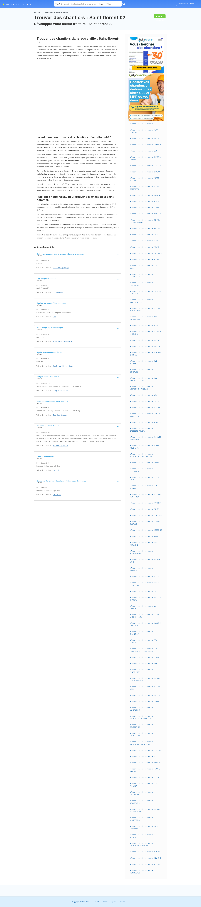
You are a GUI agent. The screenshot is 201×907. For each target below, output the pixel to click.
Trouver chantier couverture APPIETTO (146, 864)
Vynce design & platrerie (62, 341)
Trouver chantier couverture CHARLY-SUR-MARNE (145, 415)
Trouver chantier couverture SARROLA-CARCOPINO (145, 624)
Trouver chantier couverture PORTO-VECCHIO (145, 179)
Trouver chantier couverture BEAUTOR (146, 422)
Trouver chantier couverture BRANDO (146, 762)
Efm (54, 317)
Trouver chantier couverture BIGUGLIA (146, 214)
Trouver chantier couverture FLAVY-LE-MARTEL (145, 770)
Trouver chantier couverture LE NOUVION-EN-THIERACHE (142, 387)
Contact (122, 902)
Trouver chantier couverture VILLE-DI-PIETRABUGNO (145, 309)
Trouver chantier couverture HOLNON (146, 858)
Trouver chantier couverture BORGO (145, 201)
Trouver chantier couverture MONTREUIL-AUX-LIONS (141, 844)
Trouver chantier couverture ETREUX (145, 777)
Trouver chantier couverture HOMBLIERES (141, 871)
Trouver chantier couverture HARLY (145, 663)
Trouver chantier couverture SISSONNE (146, 530)
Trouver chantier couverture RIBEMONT (141, 569)
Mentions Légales (109, 902)
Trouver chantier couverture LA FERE (145, 340)
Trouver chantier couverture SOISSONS (146, 145)
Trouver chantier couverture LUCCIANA (146, 253)
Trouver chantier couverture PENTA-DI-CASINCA (146, 353)
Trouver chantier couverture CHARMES (146, 701)
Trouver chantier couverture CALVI (144, 234)
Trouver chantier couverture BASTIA (145, 138)
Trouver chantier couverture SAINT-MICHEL (144, 266)
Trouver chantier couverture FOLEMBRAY (141, 793)
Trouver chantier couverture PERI (144, 756)
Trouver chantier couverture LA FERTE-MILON (145, 478)
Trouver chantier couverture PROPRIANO (141, 284)
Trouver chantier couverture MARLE (145, 462)
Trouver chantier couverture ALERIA (145, 576)
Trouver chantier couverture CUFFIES (145, 695)
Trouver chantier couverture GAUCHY (145, 228)
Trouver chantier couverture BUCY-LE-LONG (145, 560)
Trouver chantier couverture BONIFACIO (141, 370)
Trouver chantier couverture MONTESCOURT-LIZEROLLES (141, 717)
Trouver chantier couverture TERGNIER (146, 166)
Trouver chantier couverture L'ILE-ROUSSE (143, 362)
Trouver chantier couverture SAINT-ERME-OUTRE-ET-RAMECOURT (144, 650)
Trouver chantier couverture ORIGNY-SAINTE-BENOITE (145, 679)
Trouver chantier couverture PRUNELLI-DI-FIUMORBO (146, 318)
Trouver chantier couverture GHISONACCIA (141, 275)
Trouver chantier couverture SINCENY (146, 503)
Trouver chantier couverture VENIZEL (145, 852)
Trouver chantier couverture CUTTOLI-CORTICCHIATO (145, 584)
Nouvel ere (57, 495)
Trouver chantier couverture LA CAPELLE (143, 607)
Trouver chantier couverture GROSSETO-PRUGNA (141, 429)
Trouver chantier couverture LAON (144, 151)
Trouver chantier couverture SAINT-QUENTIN (144, 131)
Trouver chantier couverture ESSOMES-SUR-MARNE (146, 438)
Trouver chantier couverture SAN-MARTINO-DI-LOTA (143, 379)
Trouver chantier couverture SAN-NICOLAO (143, 836)
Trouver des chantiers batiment (56, 12)
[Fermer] (191, 873)
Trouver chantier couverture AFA (144, 395)
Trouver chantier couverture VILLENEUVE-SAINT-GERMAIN (141, 455)
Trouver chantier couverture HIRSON (145, 195)
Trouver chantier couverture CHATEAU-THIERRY (146, 158)
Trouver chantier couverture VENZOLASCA (141, 670)
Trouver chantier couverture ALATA (144, 325)
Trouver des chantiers (17, 4)
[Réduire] (187, 873)
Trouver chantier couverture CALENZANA (141, 632)
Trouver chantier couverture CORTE (145, 207)
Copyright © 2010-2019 (80, 902)
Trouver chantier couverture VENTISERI (146, 515)
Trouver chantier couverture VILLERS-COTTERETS (145, 187)
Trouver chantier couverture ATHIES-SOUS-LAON (145, 446)
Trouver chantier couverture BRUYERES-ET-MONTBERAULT (141, 743)
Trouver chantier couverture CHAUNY (145, 172)
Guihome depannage (61, 268)
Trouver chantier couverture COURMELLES (141, 725)
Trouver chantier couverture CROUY (145, 401)
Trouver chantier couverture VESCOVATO (141, 470)
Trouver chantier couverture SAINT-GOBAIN (144, 487)
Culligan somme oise (61, 390)
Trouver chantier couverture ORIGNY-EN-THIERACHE (145, 810)
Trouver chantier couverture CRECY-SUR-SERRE (144, 827)
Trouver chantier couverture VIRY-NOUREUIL (144, 641)
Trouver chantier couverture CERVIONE (146, 750)
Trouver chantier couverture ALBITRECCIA (141, 819)
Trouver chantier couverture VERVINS (145, 407)
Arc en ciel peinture (60, 445)
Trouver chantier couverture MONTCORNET (141, 734)
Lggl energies (58, 292)
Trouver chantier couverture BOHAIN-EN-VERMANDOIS (145, 221)
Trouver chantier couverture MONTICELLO (141, 708)
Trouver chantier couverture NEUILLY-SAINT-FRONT (145, 495)
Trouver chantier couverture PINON (145, 657)
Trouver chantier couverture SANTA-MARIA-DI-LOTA (144, 615)
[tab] (77, 255)
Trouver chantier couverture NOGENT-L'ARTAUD (145, 522)
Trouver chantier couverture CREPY (145, 591)
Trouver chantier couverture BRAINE (145, 536)
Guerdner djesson (60, 415)
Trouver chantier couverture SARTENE (146, 346)
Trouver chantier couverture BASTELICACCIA (141, 301)
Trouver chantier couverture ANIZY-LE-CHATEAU (145, 598)
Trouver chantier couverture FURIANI (145, 247)
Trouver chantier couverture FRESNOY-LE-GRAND (145, 332)
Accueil (37, 12)
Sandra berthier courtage (63, 366)
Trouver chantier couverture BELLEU (145, 259)
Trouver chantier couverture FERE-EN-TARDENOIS (145, 292)
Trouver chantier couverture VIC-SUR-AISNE (145, 688)
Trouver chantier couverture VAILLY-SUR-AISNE (144, 543)
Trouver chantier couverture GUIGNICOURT (141, 552)
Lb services (57, 470)
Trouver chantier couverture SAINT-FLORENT (144, 784)
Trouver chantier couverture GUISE (144, 241)
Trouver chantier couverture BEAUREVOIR (141, 802)
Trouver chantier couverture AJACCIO (145, 124)
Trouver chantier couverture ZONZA (145, 509)
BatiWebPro (179, 894)
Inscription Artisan (187, 4)
